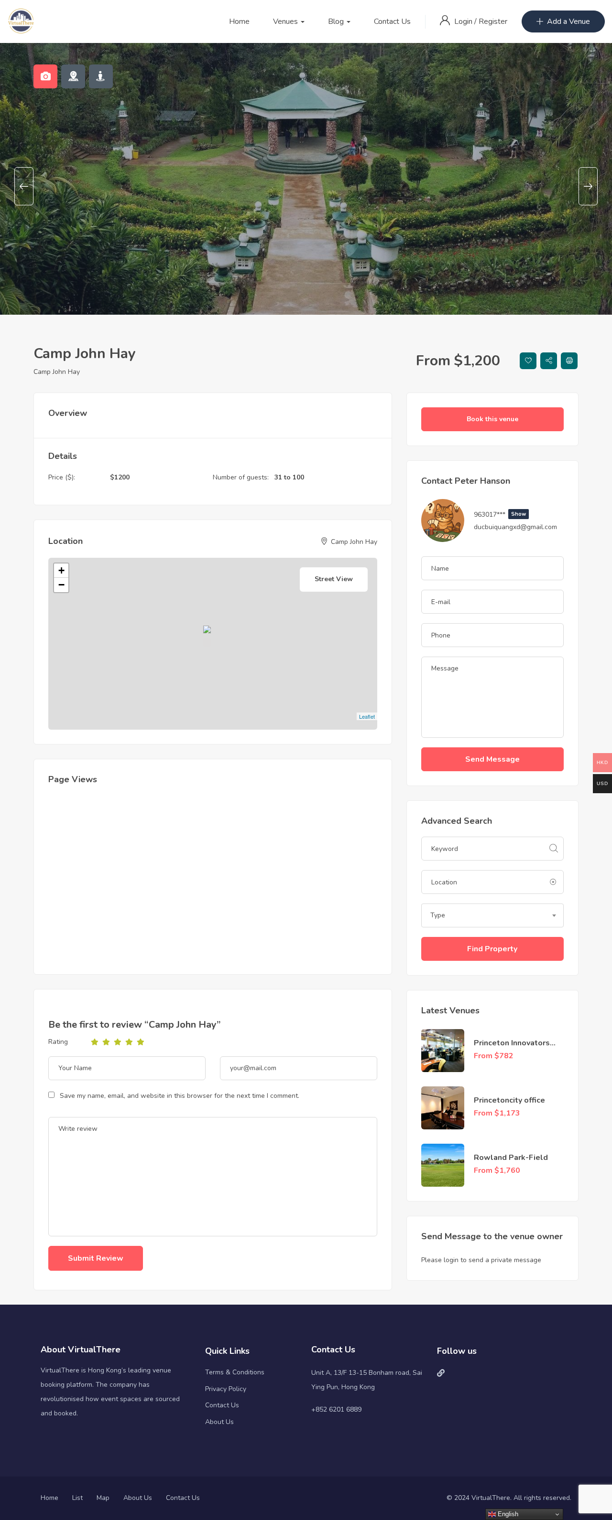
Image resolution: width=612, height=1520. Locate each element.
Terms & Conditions (234, 1372)
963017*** (500, 514)
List (77, 1497)
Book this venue (492, 419)
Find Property (492, 949)
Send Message (492, 759)
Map (103, 1497)
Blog (337, 21)
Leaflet (367, 716)
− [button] (61, 585)
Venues (286, 21)
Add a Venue (568, 21)
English (507, 1514)
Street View (334, 579)
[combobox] (492, 915)
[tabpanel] (306, 148)
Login (464, 21)
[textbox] (492, 915)
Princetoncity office (509, 1100)
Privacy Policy (225, 1388)
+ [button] (61, 570)
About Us (219, 1421)
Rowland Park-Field (511, 1157)
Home (239, 21)
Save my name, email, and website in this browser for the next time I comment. (179, 1095)
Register (493, 21)
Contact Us (392, 21)
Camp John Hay (56, 371)
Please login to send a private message (481, 1260)
